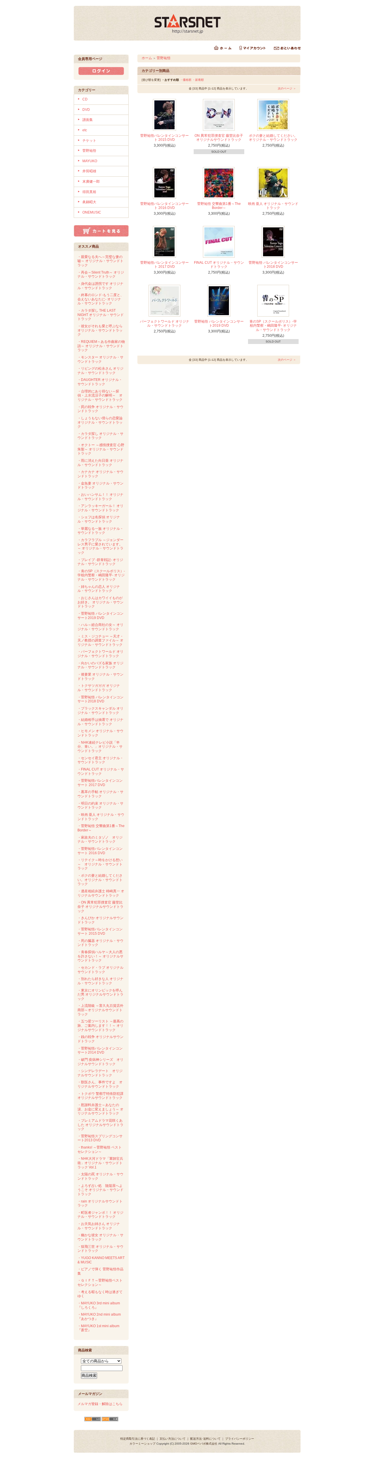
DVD (86, 110)
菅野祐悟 (89, 151)
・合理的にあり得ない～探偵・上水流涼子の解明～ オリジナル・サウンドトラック (100, 395)
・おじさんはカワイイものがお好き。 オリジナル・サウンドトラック (100, 602)
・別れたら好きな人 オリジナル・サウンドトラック (100, 981)
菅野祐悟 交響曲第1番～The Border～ (219, 206)
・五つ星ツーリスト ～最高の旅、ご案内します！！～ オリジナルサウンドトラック (100, 1025)
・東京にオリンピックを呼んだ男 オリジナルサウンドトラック (100, 994)
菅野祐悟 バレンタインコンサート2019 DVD (219, 323)
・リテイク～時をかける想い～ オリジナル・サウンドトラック (100, 864)
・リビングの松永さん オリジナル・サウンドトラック (100, 370)
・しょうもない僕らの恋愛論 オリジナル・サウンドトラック (100, 422)
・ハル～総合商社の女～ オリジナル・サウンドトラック (100, 627)
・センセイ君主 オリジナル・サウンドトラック (100, 760)
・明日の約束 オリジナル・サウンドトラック (100, 805)
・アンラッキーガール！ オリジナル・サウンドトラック (100, 508)
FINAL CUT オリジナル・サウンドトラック (219, 265)
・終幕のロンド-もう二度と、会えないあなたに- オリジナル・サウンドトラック (100, 299)
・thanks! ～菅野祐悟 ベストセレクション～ (99, 1149)
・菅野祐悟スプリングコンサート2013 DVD (100, 1138)
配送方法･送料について (205, 1438)
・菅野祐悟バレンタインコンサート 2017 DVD (100, 783)
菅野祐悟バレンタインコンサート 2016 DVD (164, 206)
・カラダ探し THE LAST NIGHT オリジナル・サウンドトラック (100, 314)
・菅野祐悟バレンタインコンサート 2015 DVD (100, 931)
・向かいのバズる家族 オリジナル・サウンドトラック (100, 665)
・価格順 (185, 79)
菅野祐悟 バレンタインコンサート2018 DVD (273, 265)
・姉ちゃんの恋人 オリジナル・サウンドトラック (98, 589)
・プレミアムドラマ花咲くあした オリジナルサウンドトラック (100, 1125)
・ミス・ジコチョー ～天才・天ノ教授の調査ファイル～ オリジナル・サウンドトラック (100, 640)
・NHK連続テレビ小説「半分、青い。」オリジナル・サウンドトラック (100, 746)
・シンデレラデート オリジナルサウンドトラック (100, 1073)
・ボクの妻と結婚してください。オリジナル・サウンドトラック (100, 880)
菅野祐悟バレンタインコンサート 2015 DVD (164, 138)
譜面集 (87, 120)
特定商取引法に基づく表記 (137, 1438)
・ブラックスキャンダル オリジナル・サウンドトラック (100, 710)
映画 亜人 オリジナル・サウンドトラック (273, 206)
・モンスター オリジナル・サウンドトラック (100, 359)
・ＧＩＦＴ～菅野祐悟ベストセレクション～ (100, 1282)
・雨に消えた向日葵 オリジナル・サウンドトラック (100, 463)
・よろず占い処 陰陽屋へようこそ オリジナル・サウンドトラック (100, 1190)
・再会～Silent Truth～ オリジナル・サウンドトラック (100, 274)
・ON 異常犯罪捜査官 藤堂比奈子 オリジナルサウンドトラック (100, 906)
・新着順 (198, 79)
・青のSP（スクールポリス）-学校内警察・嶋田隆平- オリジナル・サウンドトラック (101, 575)
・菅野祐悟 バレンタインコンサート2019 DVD (100, 615)
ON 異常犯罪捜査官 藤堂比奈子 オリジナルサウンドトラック (219, 138)
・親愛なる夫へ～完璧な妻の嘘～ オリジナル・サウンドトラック (100, 261)
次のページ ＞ (287, 88)
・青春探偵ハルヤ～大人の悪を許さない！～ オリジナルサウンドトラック (100, 956)
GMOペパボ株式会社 (203, 1443)
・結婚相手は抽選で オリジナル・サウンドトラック (100, 722)
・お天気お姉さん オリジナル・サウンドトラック (98, 1226)
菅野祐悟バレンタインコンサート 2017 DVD (164, 265)
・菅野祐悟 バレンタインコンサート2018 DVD (100, 699)
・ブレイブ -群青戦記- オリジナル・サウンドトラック (100, 562)
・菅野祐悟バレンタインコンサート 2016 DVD (100, 851)
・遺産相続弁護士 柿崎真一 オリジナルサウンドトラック (100, 893)
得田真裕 (89, 192)
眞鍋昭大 (89, 202)
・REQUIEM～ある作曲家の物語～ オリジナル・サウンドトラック (101, 346)
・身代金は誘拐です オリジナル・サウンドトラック (100, 286)
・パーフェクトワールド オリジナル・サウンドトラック (100, 654)
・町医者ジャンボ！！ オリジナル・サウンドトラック (100, 1215)
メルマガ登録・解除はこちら (100, 1404)
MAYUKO (89, 161)
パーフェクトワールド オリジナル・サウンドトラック (164, 323)
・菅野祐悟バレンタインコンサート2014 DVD (100, 1050)
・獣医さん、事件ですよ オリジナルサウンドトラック (100, 1084)
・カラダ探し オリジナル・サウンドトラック (100, 436)
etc (84, 130)
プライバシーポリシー (239, 1438)
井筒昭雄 (89, 171)
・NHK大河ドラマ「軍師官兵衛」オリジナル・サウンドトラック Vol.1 (100, 1163)
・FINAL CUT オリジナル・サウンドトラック (100, 771)
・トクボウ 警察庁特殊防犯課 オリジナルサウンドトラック (100, 1096)
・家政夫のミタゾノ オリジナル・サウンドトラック (100, 839)
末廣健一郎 (91, 181)
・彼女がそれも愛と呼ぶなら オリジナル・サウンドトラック (100, 330)
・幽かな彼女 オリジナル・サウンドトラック (100, 1237)
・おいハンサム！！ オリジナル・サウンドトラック (100, 497)
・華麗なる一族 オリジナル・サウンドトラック (100, 531)
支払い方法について (173, 1438)
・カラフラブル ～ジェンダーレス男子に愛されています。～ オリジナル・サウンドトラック (100, 546)
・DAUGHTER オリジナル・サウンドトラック (99, 382)
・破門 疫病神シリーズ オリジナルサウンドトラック (100, 1062)
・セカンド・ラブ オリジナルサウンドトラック (100, 970)
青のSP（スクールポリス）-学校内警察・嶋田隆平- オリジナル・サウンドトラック (273, 325)
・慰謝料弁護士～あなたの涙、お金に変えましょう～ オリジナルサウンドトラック (100, 1109)
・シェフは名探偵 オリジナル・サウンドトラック (98, 519)
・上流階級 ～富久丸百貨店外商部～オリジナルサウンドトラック (100, 1010)
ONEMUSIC (91, 212)
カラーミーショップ (143, 1443)
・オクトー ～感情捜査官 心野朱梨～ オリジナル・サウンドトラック (100, 449)
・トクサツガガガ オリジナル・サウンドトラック (98, 688)
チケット (89, 141)
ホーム (147, 58)
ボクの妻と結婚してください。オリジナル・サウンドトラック (273, 138)
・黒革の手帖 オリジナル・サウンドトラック (100, 794)
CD (85, 99)
